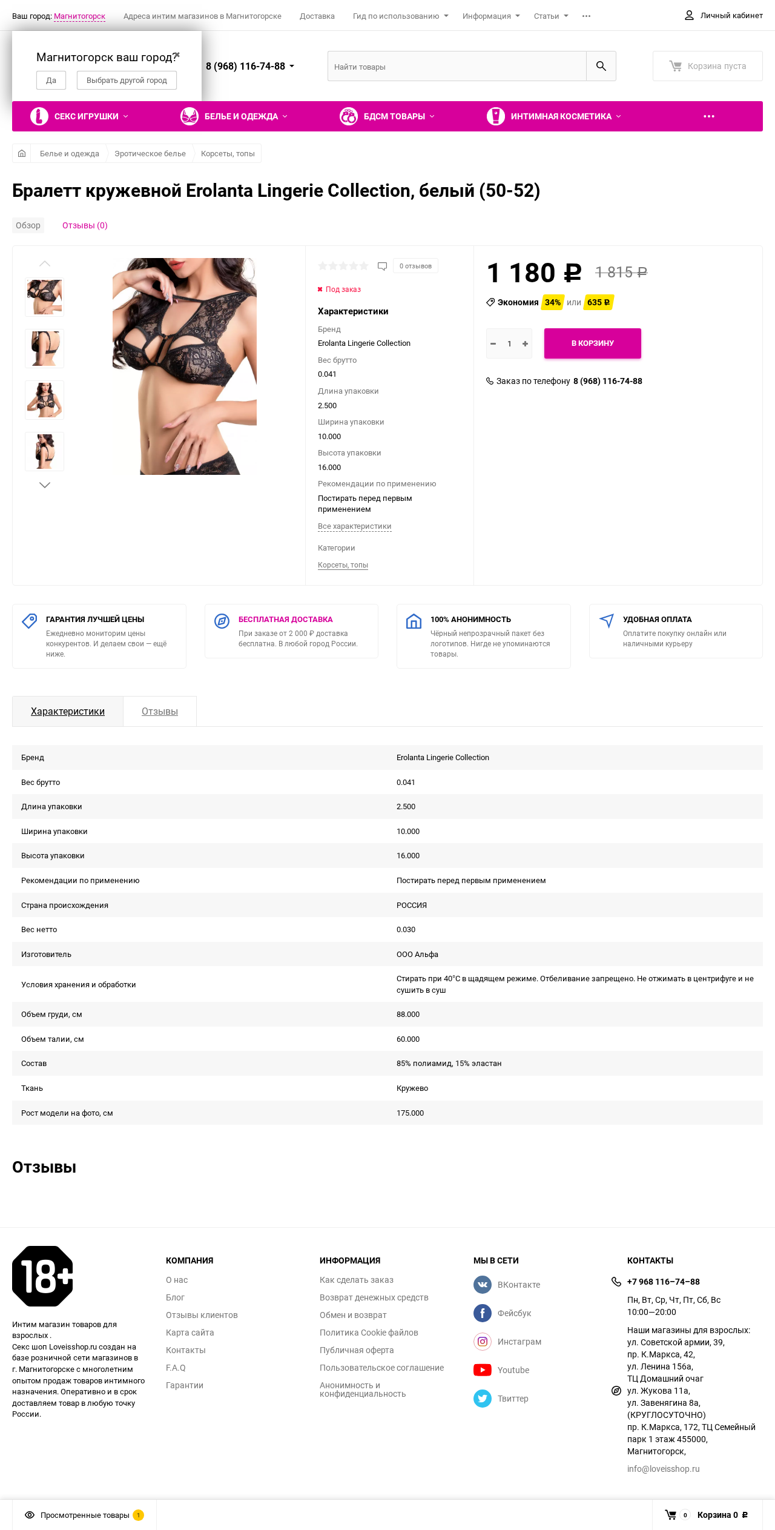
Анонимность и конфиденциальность (363, 1389)
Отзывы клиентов (202, 1315)
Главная (21, 153)
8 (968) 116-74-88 (607, 381)
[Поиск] (601, 66)
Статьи (546, 15)
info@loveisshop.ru (663, 1468)
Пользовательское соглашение (382, 1367)
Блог (175, 1297)
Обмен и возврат (353, 1315)
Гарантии (184, 1385)
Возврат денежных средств (374, 1297)
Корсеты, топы (228, 153)
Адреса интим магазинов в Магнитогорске (203, 15)
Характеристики (68, 711)
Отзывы (160, 711)
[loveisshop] (80, 1276)
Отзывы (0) (85, 225)
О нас (177, 1280)
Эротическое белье (150, 153)
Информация (487, 15)
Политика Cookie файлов (369, 1332)
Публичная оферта (357, 1350)
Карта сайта (190, 1332)
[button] (44, 485)
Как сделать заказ (357, 1280)
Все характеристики (355, 525)
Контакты (186, 1350)
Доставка (317, 15)
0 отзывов (416, 265)
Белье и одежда (69, 153)
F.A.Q (176, 1367)
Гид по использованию (396, 15)
